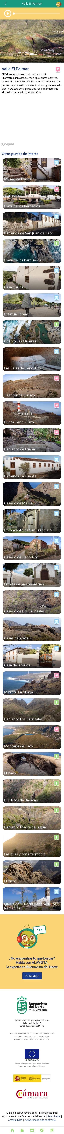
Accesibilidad (15, 1120)
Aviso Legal (54, 1116)
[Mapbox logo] (7, 144)
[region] (32, 123)
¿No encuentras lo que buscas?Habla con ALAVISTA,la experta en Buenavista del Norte (32, 962)
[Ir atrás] (5, 3)
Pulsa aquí (32, 976)
